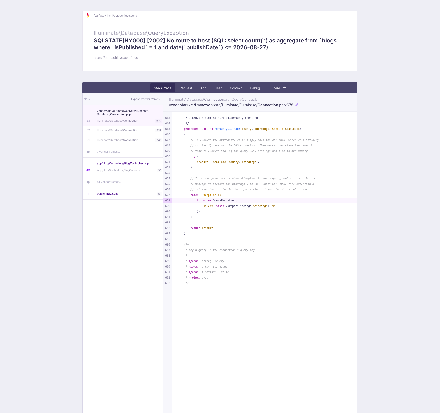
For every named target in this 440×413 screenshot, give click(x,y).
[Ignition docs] (90, 15)
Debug (255, 88)
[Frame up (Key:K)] (85, 99)
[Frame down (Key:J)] (89, 99)
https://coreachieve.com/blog (116, 57)
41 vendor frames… (109, 182)
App (203, 88)
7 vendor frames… (108, 151)
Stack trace (162, 88)
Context (236, 88)
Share (276, 88)
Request (186, 88)
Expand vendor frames (145, 99)
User (218, 88)
